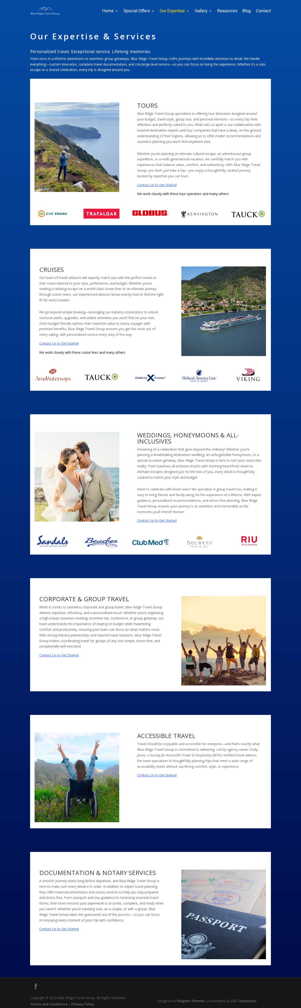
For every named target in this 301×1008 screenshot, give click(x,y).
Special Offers (136, 11)
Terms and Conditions (48, 1004)
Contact (263, 11)
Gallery (201, 11)
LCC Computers (244, 1001)
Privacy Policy (82, 1004)
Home (108, 11)
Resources (227, 11)
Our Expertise (172, 11)
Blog (246, 11)
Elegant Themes (191, 1001)
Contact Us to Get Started (157, 185)
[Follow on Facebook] (35, 986)
